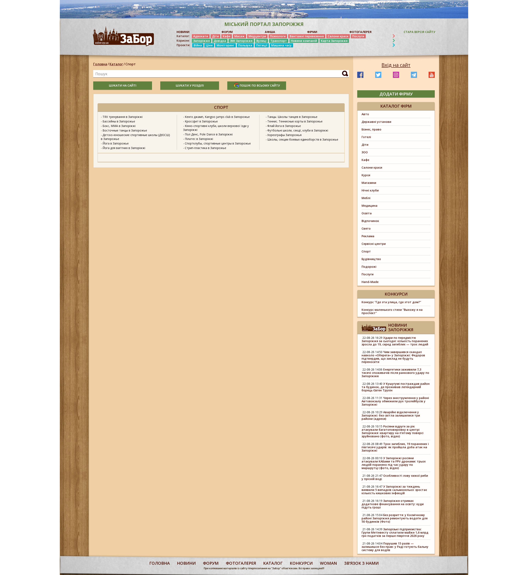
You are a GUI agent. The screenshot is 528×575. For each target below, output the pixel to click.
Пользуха (245, 45)
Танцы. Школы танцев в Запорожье (292, 117)
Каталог (116, 64)
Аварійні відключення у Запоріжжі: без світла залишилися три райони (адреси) (391, 415)
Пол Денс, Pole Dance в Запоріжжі (209, 134)
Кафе (226, 36)
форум (211, 563)
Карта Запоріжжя (334, 41)
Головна (100, 64)
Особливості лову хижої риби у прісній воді (395, 477)
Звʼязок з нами (361, 563)
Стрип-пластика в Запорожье (205, 148)
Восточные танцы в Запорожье (125, 130)
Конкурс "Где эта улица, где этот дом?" (391, 302)
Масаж (239, 36)
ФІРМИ (312, 32)
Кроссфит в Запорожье (201, 121)
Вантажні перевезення (307, 36)
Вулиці (261, 41)
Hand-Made (370, 282)
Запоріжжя (201, 41)
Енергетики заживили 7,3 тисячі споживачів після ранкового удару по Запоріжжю (395, 372)
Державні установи (376, 122)
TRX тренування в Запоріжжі (123, 117)
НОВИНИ (183, 32)
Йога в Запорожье (116, 143)
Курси (366, 175)
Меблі (366, 198)
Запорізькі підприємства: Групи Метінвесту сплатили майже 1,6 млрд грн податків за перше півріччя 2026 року (395, 532)
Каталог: (183, 36)
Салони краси (338, 36)
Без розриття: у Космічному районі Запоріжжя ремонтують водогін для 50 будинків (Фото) (395, 518)
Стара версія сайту (419, 32)
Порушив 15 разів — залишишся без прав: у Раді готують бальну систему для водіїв (395, 546)
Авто (365, 114)
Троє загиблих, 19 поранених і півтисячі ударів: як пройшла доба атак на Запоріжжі (395, 447)
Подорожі (369, 267)
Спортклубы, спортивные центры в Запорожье (218, 143)
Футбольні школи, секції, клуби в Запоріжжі (297, 130)
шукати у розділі (190, 85)
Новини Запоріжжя (400, 327)
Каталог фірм (396, 106)
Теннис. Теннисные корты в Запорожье (295, 121)
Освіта (367, 213)
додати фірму (396, 94)
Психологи (278, 36)
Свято (366, 228)
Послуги (358, 36)
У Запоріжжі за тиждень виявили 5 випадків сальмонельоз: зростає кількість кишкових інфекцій (394, 490)
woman (328, 563)
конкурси (301, 563)
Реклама (368, 236)
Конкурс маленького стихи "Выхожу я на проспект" (392, 311)
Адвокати (200, 36)
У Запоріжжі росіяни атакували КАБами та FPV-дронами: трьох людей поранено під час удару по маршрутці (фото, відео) (394, 463)
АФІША (270, 32)
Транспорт (278, 41)
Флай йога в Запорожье (284, 126)
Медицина (369, 206)
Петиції (261, 45)
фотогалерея (241, 563)
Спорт (130, 64)
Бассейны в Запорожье (119, 121)
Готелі (366, 137)
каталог (273, 563)
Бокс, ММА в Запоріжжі (119, 126)
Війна (198, 45)
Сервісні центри (374, 244)
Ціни (209, 45)
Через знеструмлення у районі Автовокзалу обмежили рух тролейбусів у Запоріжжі (395, 401)
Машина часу (281, 45)
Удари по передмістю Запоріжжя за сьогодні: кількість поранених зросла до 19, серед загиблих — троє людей (395, 341)
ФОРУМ (227, 32)
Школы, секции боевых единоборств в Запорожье (302, 139)
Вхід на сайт (396, 65)
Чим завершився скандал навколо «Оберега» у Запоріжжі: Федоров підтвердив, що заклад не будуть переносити (393, 357)
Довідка (220, 41)
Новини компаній (304, 41)
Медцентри (257, 36)
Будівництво (371, 259)
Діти (215, 36)
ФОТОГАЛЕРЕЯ (360, 32)
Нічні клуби (370, 190)
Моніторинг (225, 45)
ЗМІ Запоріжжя (241, 41)
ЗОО (365, 152)
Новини (186, 563)
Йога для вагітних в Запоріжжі (124, 148)
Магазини (369, 183)
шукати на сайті (122, 85)
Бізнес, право (371, 129)
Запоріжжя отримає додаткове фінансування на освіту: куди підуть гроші (393, 504)
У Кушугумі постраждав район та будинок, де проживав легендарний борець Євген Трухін (396, 387)
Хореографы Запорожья (284, 135)
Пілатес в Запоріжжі (199, 139)
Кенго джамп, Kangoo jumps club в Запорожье (217, 117)
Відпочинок (370, 221)
